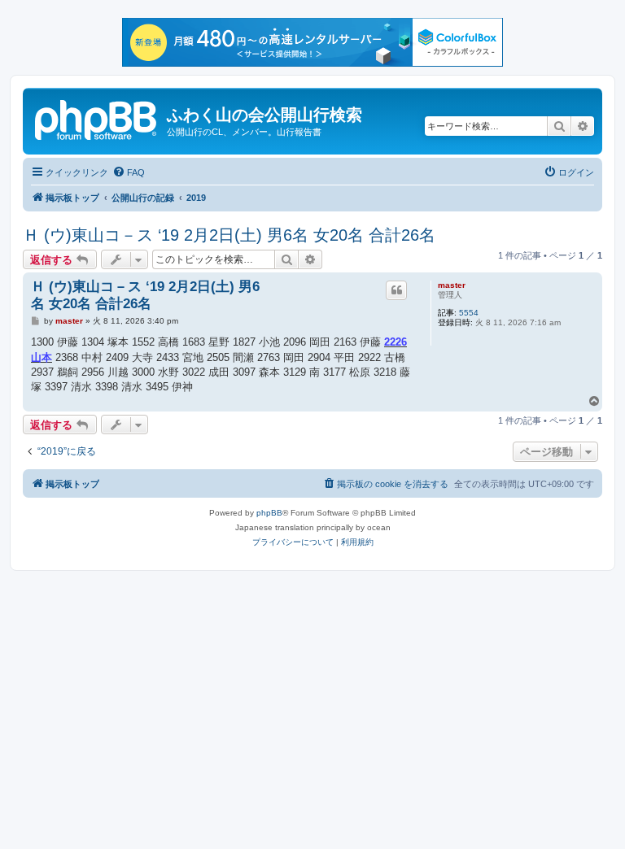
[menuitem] (128, 172)
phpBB (269, 512)
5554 (469, 312)
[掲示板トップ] (97, 118)
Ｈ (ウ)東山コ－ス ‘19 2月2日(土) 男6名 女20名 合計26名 (229, 235)
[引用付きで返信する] (396, 290)
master (451, 285)
